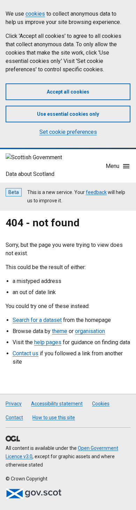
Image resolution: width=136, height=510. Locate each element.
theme (59, 331)
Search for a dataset (37, 320)
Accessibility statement (57, 403)
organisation (90, 331)
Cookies (100, 403)
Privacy (14, 403)
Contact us (25, 353)
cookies (35, 13)
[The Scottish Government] (33, 493)
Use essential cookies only (68, 114)
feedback (96, 192)
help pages (47, 342)
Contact (14, 417)
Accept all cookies (68, 92)
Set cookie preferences (68, 132)
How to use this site (53, 417)
